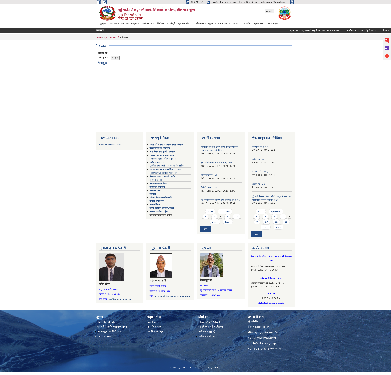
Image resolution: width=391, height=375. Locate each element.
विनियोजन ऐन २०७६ (209, 175)
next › (215, 222)
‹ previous (225, 211)
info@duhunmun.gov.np (264, 337)
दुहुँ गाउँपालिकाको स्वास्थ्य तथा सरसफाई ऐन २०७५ (220, 200)
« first (210, 211)
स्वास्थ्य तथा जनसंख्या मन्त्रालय (162, 155)
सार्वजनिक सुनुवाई (206, 331)
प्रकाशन (258, 23)
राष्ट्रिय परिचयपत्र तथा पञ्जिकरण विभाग (165, 169)
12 (286, 222)
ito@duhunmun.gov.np (264, 343)
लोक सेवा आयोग (156, 180)
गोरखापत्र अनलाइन (157, 187)
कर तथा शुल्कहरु (105, 336)
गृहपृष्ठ (103, 23)
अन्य (205, 229)
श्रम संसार (272, 23)
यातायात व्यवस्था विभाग (158, 183)
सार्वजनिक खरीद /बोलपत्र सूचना (112, 326)
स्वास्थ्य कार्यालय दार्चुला (159, 211)
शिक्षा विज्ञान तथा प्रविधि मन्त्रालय (162, 151)
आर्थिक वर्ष (102, 53)
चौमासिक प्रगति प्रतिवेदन (210, 326)
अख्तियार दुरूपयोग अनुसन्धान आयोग (163, 173)
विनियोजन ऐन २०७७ (260, 147)
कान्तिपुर (153, 194)
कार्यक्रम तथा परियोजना (153, 23)
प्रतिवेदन (199, 23)
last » (227, 222)
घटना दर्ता (152, 322)
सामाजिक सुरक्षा (155, 326)
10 (236, 216)
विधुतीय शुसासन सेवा (180, 23)
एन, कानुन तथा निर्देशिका (109, 331)
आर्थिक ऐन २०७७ (258, 159)
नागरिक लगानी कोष (157, 201)
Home (99, 37)
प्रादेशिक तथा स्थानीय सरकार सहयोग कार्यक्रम (167, 165)
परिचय (113, 23)
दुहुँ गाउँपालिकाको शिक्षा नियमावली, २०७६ (216, 162)
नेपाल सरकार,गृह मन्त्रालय (160, 148)
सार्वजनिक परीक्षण (206, 336)
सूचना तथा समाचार (106, 322)
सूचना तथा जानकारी (218, 23)
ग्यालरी (236, 23)
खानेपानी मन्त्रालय (157, 162)
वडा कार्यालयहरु (129, 23)
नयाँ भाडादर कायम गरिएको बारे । (351, 30)
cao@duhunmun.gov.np (120, 299)
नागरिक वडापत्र (155, 331)
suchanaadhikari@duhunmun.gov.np (172, 296)
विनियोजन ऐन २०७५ (209, 187)
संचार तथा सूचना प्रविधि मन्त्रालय (163, 158)
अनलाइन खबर (155, 190)
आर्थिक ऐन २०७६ (258, 184)
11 (276, 222)
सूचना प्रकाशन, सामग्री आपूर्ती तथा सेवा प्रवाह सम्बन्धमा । (306, 30)
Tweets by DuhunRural (110, 144)
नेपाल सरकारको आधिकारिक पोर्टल (162, 176)
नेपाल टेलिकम (155, 204)
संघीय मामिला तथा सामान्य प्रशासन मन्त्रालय (166, 144)
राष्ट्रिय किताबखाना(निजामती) (161, 197)
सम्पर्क (247, 23)
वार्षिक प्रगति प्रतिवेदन (209, 322)
